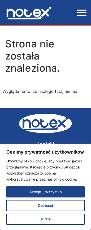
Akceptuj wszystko (45, 192)
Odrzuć (45, 219)
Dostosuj (45, 205)
